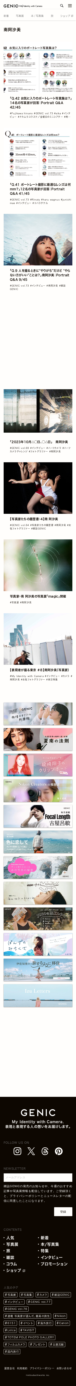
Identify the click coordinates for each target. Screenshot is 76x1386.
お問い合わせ (64, 1368)
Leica (11, 1330)
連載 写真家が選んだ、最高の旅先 (28, 1316)
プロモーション (54, 1264)
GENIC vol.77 (40, 1302)
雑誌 (10, 1257)
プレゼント (39, 1344)
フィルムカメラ (16, 1344)
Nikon (61, 1316)
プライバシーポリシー (25, 1195)
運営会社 (9, 1368)
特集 (45, 1251)
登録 (63, 1211)
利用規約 (22, 1368)
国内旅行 (13, 1351)
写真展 (12, 1244)
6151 (11, 1323)
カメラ (43, 1294)
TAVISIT (28, 1330)
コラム (11, 1264)
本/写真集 (50, 1244)
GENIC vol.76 (17, 1309)
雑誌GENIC (62, 1294)
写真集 (28, 1294)
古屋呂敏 (58, 1344)
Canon (64, 1323)
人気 (10, 1238)
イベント (28, 1323)
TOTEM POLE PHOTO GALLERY (30, 1337)
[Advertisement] (38, 338)
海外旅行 (46, 1323)
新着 (45, 1238)
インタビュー (52, 1257)
